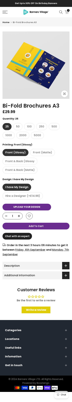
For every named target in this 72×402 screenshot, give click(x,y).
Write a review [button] (36, 310)
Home (6, 22)
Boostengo (43, 383)
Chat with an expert (17, 236)
